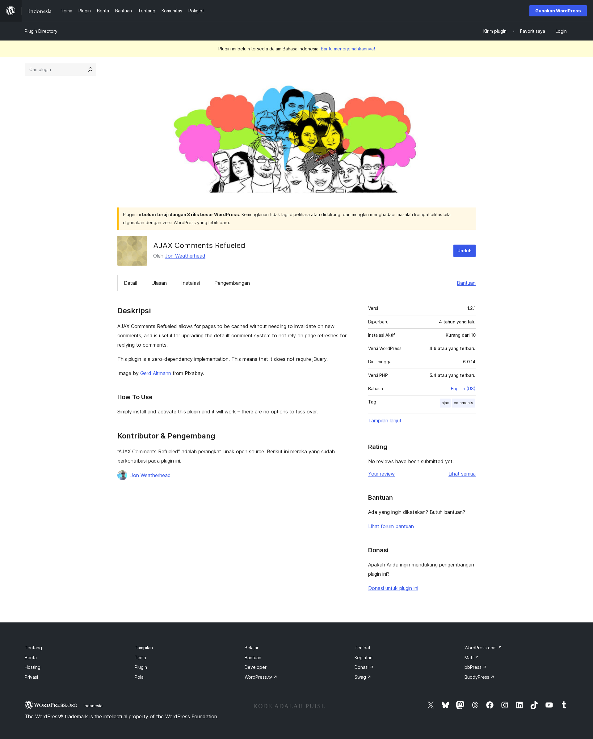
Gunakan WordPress (558, 10)
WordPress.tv (261, 677)
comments (463, 402)
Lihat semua (462, 474)
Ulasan (159, 283)
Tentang (33, 647)
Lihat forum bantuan (391, 526)
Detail (130, 283)
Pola (139, 677)
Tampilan (144, 647)
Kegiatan (363, 657)
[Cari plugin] (90, 69)
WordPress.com (483, 647)
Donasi (364, 667)
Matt (472, 657)
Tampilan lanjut (385, 420)
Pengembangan (232, 283)
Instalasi (190, 283)
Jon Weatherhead (185, 256)
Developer (256, 667)
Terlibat (362, 647)
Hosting (32, 667)
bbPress (476, 667)
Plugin (141, 667)
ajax (445, 402)
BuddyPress (479, 677)
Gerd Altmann (155, 373)
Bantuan (466, 283)
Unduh (464, 250)
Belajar (252, 647)
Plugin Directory (41, 31)
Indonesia (93, 705)
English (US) (463, 388)
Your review (381, 474)
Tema (140, 657)
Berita (31, 657)
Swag (363, 677)
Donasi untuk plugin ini (393, 588)
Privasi (31, 677)
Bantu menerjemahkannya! (348, 48)
